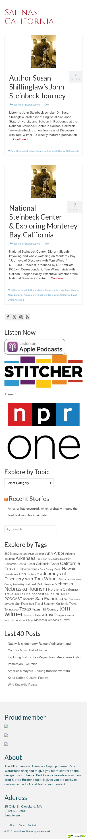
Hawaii (68, 568)
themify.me (12, 815)
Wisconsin (40, 620)
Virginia (61, 615)
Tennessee (11, 609)
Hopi (22, 574)
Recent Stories (29, 498)
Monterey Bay (52, 290)
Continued (20, 139)
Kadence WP (43, 831)
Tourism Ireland (34, 615)
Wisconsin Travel (59, 620)
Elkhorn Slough (36, 290)
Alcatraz (39, 553)
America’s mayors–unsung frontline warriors (39, 671)
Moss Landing (15, 295)
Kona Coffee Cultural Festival (28, 677)
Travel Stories (32, 104)
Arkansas (26, 558)
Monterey (41, 151)
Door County (47, 569)
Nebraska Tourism (25, 589)
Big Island (42, 559)
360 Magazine (13, 553)
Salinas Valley (73, 151)
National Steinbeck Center (37, 295)
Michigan (64, 579)
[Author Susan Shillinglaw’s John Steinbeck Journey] (43, 51)
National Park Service (39, 584)
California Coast (18, 290)
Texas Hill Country (45, 609)
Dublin (57, 569)
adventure (28, 553)
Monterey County (69, 290)
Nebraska (63, 583)
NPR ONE (52, 594)
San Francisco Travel (29, 603)
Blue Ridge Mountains (59, 559)
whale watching (16, 300)
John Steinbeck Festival (22, 151)
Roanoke (28, 599)
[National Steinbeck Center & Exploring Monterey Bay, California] (43, 181)
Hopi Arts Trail (34, 574)
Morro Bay (19, 584)
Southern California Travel (60, 603)
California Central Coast (19, 564)
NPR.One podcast (29, 594)
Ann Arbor (54, 553)
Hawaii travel (11, 574)
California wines (29, 569)
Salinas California (56, 151)
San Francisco (49, 598)
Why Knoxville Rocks (22, 684)
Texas (25, 608)
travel (74, 295)
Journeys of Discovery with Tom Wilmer (35, 576)
